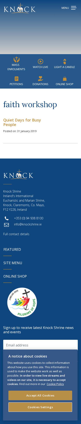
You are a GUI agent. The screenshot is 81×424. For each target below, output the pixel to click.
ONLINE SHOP (15, 276)
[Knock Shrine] (19, 8)
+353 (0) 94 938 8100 (28, 218)
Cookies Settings (40, 407)
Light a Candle (64, 67)
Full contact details (16, 234)
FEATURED (12, 249)
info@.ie (28, 224)
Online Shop (64, 84)
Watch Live (40, 67)
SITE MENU (12, 263)
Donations (40, 84)
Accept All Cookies (40, 395)
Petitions (16, 84)
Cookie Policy (55, 384)
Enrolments (16, 67)
